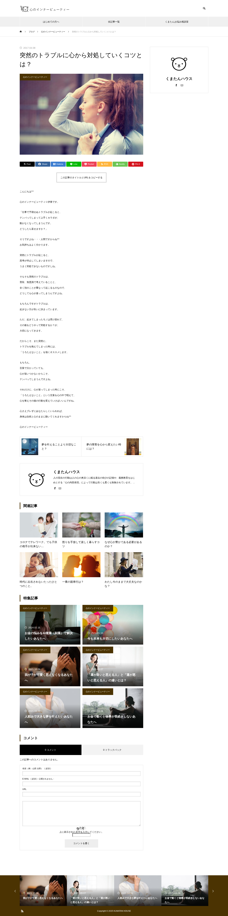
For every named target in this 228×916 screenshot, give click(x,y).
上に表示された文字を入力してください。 (81, 832)
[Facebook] (55, 488)
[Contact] (60, 488)
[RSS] (22, 911)
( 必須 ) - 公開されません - (38, 779)
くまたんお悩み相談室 (176, 21)
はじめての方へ (51, 21)
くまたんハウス (179, 79)
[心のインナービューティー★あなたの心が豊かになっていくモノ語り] (45, 8)
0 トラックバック (112, 750)
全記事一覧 (114, 21)
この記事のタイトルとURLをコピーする (81, 177)
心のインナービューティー (35, 77)
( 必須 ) (36, 769)
